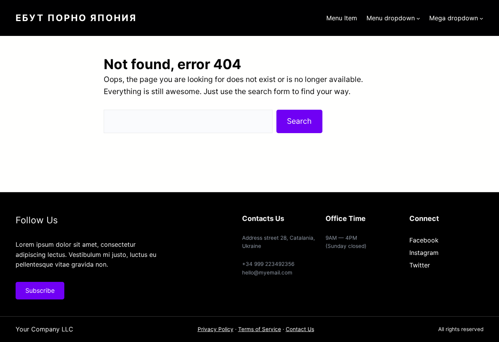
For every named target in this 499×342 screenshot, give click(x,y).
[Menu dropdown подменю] (418, 18)
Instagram (424, 252)
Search (299, 121)
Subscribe (40, 290)
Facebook (424, 240)
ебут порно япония (76, 17)
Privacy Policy (216, 329)
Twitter (419, 265)
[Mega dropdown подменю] (481, 18)
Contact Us (300, 329)
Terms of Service (259, 329)
